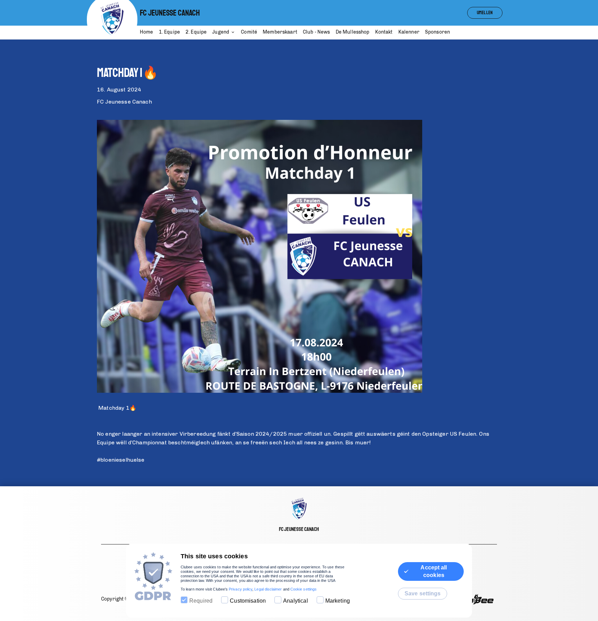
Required (200, 601)
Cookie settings (303, 589)
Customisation (248, 601)
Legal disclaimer (268, 589)
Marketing (337, 601)
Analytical (295, 601)
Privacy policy (240, 589)
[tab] (149, 32)
